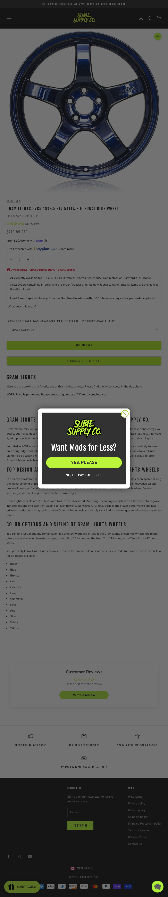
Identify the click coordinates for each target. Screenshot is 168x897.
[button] (157, 887)
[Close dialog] (124, 413)
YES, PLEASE (84, 462)
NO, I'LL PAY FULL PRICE (84, 475)
